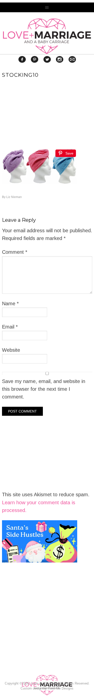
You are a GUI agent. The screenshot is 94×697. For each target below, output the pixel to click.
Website (11, 350)
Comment (14, 252)
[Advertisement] (39, 632)
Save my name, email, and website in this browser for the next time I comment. (43, 389)
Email (10, 327)
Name (10, 303)
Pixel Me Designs (60, 688)
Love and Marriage (47, 36)
